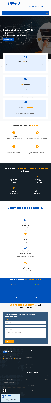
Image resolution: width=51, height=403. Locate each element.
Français (24, 44)
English (21, 44)
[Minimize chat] (39, 44)
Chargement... (36, 359)
